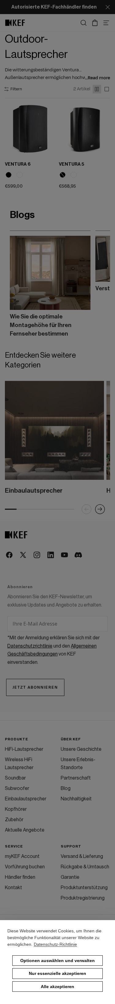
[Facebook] (9, 555)
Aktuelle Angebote (24, 830)
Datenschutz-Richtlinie (55, 944)
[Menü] (106, 23)
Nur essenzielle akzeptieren (57, 973)
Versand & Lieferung (82, 856)
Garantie (70, 877)
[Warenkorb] (95, 23)
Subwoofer (17, 788)
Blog (66, 788)
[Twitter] (23, 555)
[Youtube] (64, 555)
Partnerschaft (76, 778)
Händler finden (20, 877)
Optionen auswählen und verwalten (57, 960)
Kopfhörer (16, 809)
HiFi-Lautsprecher (24, 749)
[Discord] (78, 555)
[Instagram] (37, 555)
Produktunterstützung (84, 887)
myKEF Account (22, 856)
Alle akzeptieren (57, 986)
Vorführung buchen (25, 866)
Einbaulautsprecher (25, 798)
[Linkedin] (51, 555)
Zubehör (14, 819)
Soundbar (15, 778)
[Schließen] (107, 7)
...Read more (97, 78)
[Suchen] (83, 23)
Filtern (16, 89)
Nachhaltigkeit (76, 798)
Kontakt (13, 887)
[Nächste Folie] (97, 284)
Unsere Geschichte (81, 749)
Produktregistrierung (83, 898)
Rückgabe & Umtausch (85, 866)
